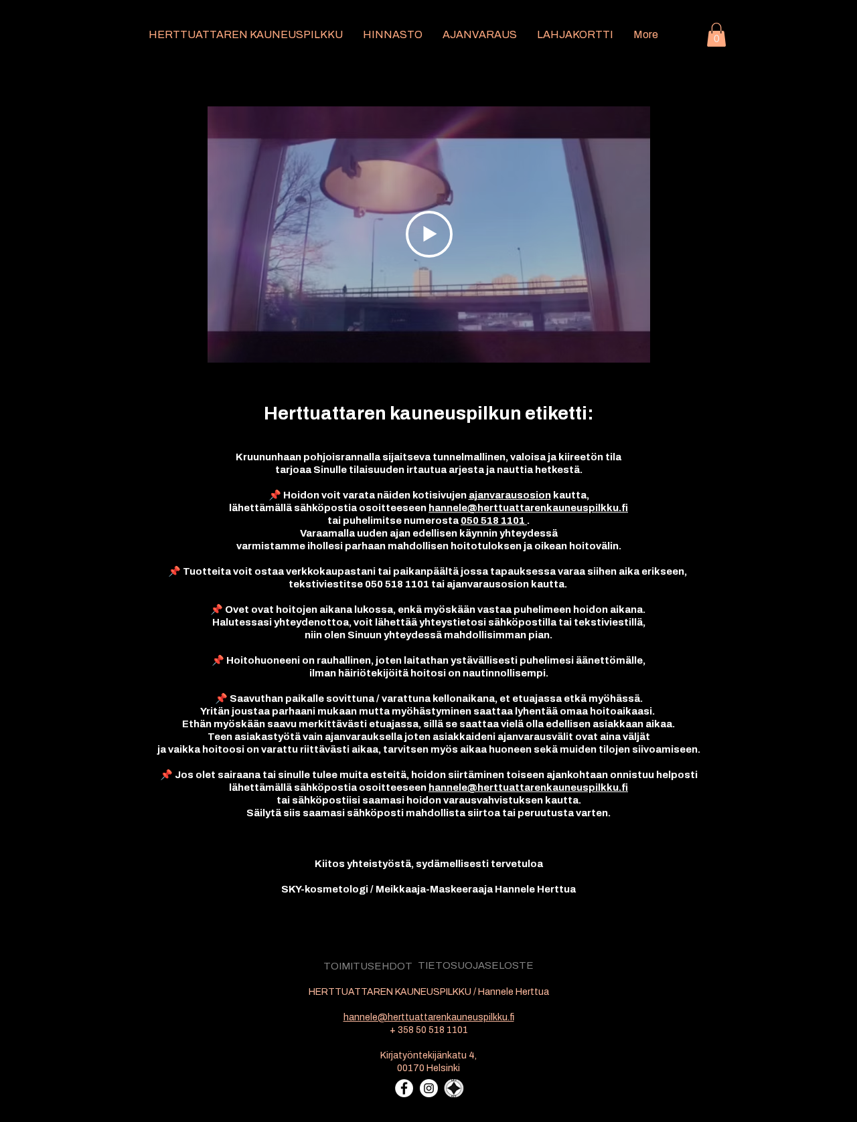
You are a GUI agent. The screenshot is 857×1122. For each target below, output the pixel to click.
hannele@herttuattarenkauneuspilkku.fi (528, 507)
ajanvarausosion (510, 495)
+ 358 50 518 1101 (429, 1030)
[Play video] (429, 234)
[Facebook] (404, 1088)
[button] (716, 35)
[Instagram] (429, 1088)
